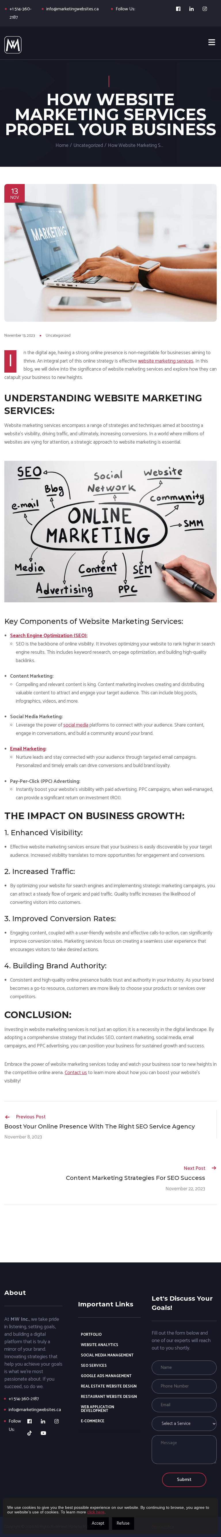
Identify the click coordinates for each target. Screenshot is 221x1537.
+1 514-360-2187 (24, 1399)
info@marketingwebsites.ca (72, 9)
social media (75, 725)
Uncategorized (88, 145)
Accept (98, 1523)
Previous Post (30, 1117)
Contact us (76, 1073)
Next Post (194, 1168)
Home (62, 145)
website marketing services (165, 361)
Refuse (123, 1523)
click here (95, 1512)
